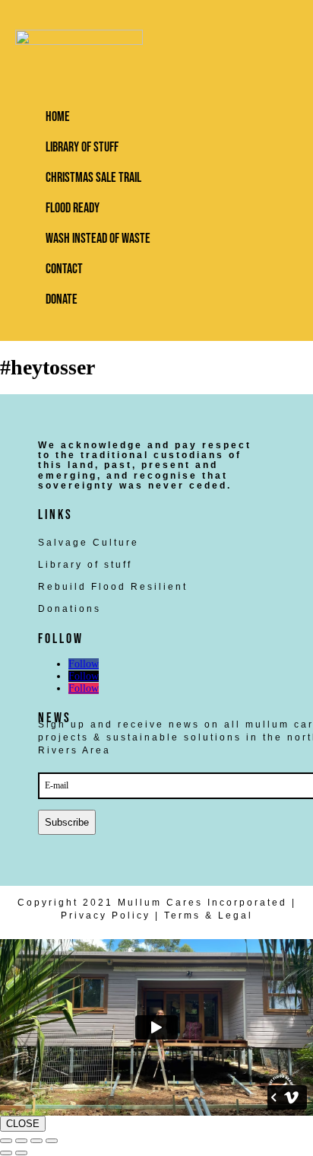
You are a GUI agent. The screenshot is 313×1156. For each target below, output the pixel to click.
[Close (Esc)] (52, 1140)
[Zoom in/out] (6, 1140)
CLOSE (23, 1123)
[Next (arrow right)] (21, 1153)
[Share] (36, 1140)
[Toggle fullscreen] (21, 1140)
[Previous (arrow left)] (6, 1153)
